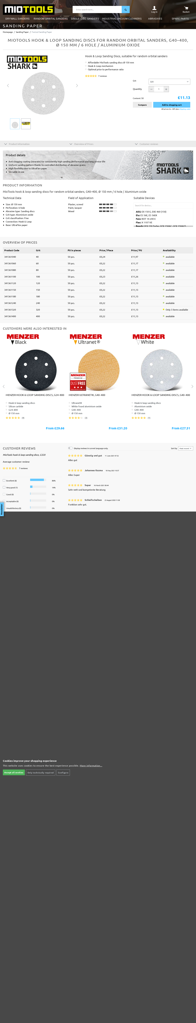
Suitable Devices (144, 198)
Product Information (19, 143)
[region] (42, 91)
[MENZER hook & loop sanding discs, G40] (35, 362)
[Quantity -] (151, 89)
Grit (134, 80)
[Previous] (8, 85)
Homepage (8, 32)
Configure (63, 772)
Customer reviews (148, 143)
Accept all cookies (13, 772)
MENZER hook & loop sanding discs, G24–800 (35, 394)
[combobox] (97, 9)
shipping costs (184, 109)
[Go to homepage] (29, 9)
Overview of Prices (83, 143)
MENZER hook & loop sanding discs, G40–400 (161, 394)
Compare (142, 104)
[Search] (126, 9)
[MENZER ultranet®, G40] (98, 362)
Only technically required (41, 772)
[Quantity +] (166, 89)
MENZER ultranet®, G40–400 (87, 394)
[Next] (77, 85)
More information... (91, 765)
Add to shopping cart (172, 104)
